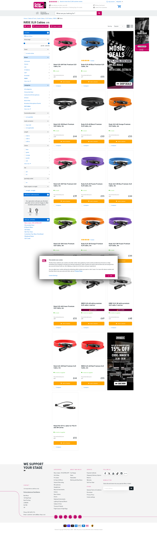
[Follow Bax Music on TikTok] (117, 473)
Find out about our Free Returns (32, 492)
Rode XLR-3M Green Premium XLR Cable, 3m (64, 244)
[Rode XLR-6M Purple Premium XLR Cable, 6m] (92, 164)
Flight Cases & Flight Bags (61, 508)
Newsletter (73, 477)
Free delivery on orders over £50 (59, 5)
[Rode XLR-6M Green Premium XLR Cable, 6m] (65, 283)
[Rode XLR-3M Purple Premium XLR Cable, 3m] (120, 224)
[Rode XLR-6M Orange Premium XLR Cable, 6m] (120, 104)
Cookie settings (91, 497)
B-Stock (26, 97)
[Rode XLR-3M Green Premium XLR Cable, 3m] (65, 224)
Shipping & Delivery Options (94, 475)
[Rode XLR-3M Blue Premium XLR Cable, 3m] (120, 164)
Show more (27, 81)
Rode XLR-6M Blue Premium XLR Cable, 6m (92, 65)
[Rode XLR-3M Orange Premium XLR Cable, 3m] (92, 224)
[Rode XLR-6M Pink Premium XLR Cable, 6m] (65, 45)
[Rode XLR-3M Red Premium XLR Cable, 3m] (65, 346)
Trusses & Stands (58, 506)
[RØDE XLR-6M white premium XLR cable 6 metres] (92, 283)
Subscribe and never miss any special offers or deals (117, 483)
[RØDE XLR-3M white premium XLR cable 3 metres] (120, 283)
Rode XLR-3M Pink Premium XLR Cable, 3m (65, 185)
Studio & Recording (59, 482)
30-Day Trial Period (99, 5)
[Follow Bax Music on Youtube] (113, 473)
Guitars (56, 492)
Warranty (89, 480)
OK (111, 275)
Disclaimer (89, 492)
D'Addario (27, 70)
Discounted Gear (28, 92)
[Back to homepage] (37, 13)
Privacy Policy (78, 271)
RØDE (26, 78)
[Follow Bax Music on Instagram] (121, 473)
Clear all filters (29, 36)
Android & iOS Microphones (31, 95)
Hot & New (56, 475)
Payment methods (91, 473)
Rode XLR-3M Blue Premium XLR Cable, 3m (120, 185)
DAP (25, 72)
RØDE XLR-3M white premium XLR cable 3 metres (119, 304)
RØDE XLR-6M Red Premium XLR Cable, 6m (92, 367)
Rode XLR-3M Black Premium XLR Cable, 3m (64, 125)
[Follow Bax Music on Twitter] (109, 473)
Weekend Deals (29, 236)
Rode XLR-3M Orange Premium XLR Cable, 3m (92, 244)
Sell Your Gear (28, 232)
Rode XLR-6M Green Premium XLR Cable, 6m (64, 307)
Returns (89, 477)
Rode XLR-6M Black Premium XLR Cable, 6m (91, 125)
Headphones (57, 487)
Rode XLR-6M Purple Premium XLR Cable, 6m (91, 185)
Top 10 (28, 26)
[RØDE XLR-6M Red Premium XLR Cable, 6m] (92, 346)
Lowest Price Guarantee (101, 7)
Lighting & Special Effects (60, 501)
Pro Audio (56, 477)
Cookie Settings (53, 275)
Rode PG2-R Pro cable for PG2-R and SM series (65, 427)
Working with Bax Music (76, 480)
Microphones (57, 485)
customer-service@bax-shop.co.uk (36, 514)
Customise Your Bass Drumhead (33, 234)
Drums (55, 496)
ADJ (25, 67)
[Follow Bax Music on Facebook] (105, 473)
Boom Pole (27, 100)
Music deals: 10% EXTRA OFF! (33, 223)
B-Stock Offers (28, 227)
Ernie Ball (26, 75)
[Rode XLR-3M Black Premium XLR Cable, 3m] (65, 104)
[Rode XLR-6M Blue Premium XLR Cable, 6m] (92, 45)
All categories (28, 89)
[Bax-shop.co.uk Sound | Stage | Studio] (40, 5)
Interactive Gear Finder (41, 26)
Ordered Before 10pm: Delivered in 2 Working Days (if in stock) (66, 7)
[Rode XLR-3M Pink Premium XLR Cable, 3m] (65, 164)
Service (89, 469)
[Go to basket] (119, 5)
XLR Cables (27, 106)
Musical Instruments (59, 489)
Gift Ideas (27, 229)
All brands (27, 61)
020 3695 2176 (31, 512)
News (71, 475)
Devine (26, 64)
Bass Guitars (57, 494)
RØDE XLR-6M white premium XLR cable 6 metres (91, 304)
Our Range (73, 473)
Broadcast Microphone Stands (32, 103)
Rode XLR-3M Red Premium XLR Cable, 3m (65, 367)
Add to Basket (66, 82)
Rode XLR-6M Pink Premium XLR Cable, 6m (65, 65)
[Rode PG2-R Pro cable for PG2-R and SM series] (65, 406)
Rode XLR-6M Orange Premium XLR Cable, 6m (119, 125)
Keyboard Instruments (59, 499)
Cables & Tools (58, 504)
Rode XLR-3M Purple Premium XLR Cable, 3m (119, 244)
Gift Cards (27, 238)
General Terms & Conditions (94, 490)
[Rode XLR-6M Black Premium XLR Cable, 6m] (92, 104)
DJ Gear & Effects (58, 480)
